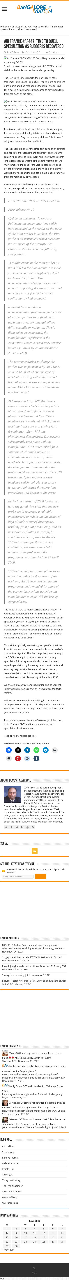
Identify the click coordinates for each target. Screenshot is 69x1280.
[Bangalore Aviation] (34, 8)
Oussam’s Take (10, 1202)
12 (43, 1233)
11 (34, 1233)
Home (6, 26)
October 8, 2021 (18, 1097)
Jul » (12, 1249)
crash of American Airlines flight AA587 (40, 109)
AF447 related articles (24, 735)
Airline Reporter (10, 1163)
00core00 (14, 1053)
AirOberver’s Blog (11, 1191)
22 (7, 1241)
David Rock (14, 1102)
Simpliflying (8, 1152)
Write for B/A (9, 1061)
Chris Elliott (8, 1146)
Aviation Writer (10, 1197)
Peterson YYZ (16, 1119)
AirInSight (7, 1174)
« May (5, 1249)
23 (16, 1241)
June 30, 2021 (22, 1114)
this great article (31, 704)
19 (43, 1237)
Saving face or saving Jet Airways (19, 975)
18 (34, 1237)
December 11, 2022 (28, 1061)
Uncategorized (19, 26)
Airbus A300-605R (13, 121)
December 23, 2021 (12, 1081)
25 (34, 1241)
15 (7, 1237)
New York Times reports (21, 78)
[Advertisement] (28, 909)
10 (25, 1233)
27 (53, 1241)
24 (25, 1241)
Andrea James (50, 704)
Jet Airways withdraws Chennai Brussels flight (26, 1127)
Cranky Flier (8, 1169)
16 (16, 1237)
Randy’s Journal (10, 1157)
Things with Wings (11, 1180)
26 (43, 1241)
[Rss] (35, 851)
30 (16, 1246)
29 (7, 1246)
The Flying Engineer (12, 1186)
